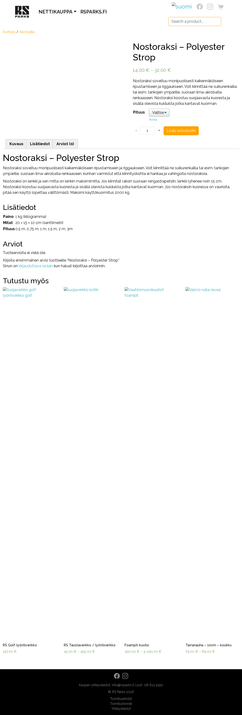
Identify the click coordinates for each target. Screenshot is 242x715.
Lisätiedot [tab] (40, 144)
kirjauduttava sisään (36, 266)
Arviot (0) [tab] (65, 144)
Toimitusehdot (121, 699)
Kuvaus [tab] (16, 144)
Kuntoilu (9, 32)
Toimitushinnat (121, 704)
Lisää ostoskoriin (181, 130)
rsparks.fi (93, 12)
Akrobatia (27, 32)
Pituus (139, 112)
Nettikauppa (56, 12)
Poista (153, 119)
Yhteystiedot (121, 709)
